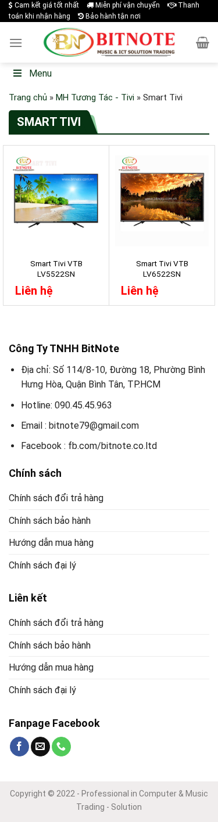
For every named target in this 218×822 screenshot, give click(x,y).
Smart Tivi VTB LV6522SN (162, 268)
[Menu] (16, 42)
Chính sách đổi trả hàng (56, 498)
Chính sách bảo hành (50, 520)
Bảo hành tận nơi (112, 16)
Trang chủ (28, 97)
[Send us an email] (40, 746)
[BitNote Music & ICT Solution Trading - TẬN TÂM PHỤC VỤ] (109, 42)
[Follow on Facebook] (19, 746)
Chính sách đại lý (42, 565)
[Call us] (61, 746)
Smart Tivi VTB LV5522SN (56, 268)
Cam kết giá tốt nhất (46, 5)
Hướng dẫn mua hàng (51, 542)
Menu (40, 73)
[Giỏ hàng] (202, 42)
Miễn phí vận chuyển (127, 5)
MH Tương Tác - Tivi (95, 97)
